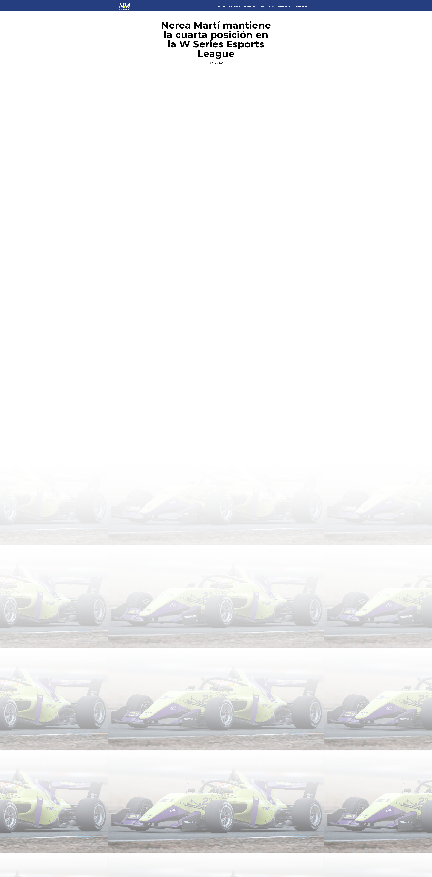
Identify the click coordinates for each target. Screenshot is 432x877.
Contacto (301, 6)
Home (221, 6)
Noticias (249, 6)
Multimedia (266, 6)
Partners (284, 6)
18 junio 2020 (217, 63)
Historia (234, 6)
